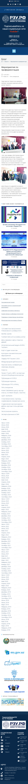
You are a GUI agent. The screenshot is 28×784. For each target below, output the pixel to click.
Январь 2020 (5, 590)
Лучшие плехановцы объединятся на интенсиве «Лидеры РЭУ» (14, 225)
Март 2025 (5, 459)
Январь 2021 (5, 564)
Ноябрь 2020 (5, 569)
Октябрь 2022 (6, 520)
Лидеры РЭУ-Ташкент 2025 (10, 359)
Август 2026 (5, 423)
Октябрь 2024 (6, 469)
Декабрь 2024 (6, 465)
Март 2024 (5, 484)
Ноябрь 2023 (5, 493)
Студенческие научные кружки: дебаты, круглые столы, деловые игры (12, 406)
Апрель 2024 (5, 482)
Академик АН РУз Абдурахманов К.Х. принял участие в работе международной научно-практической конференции (14, 252)
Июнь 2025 (5, 452)
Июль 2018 (5, 619)
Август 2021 (5, 550)
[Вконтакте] (10, 4)
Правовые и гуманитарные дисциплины (12, 317)
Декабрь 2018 (6, 611)
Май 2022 (4, 531)
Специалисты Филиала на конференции (14, 276)
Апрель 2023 (5, 507)
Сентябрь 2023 (6, 497)
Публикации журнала (8, 381)
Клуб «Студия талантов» (9, 350)
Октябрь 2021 (6, 545)
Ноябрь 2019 (5, 594)
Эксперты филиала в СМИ (10, 414)
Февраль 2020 (6, 588)
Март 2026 (5, 433)
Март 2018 (5, 626)
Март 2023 (5, 509)
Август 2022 (5, 524)
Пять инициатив (14, 76)
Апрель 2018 (5, 624)
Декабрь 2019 (6, 592)
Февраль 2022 (6, 537)
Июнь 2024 (5, 478)
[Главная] (1, 61)
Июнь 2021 (5, 554)
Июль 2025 (5, 450)
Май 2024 (4, 480)
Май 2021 (4, 556)
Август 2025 (5, 448)
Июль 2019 (5, 600)
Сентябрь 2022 (6, 522)
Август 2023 (5, 499)
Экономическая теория (7, 302)
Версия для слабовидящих (15, 293)
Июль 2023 (5, 501)
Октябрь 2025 (6, 444)
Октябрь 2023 (6, 495)
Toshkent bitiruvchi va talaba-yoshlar (13, 337)
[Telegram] (20, 4)
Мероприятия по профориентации (19, 61)
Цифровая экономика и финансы (10, 310)
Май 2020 (4, 581)
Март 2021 (5, 560)
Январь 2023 (5, 514)
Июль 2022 (5, 526)
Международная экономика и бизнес (11, 320)
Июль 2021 (5, 552)
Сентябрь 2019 (6, 598)
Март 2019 (5, 605)
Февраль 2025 (6, 461)
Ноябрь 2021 (5, 543)
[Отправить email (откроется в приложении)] (18, 4)
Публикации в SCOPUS (9, 378)
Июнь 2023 (5, 503)
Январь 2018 (5, 630)
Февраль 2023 (6, 512)
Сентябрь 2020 (6, 573)
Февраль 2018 (6, 628)
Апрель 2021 (5, 558)
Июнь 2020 (5, 579)
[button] (14, 51)
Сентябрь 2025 (6, 446)
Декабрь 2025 (6, 440)
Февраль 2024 (6, 486)
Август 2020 (5, 575)
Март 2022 (5, 535)
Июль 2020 (5, 577)
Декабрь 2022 (6, 516)
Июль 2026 (5, 425)
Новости (5, 76)
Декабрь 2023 (6, 490)
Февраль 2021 (6, 562)
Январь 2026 (5, 438)
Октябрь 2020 (6, 571)
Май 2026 (4, 429)
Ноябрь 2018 (5, 613)
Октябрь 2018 (6, 615)
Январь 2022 (5, 539)
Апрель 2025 (5, 457)
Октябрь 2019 (6, 596)
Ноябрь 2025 (5, 442)
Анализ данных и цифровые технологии (12, 314)
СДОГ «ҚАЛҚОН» (6, 396)
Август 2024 (5, 474)
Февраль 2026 (6, 435)
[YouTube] (15, 4)
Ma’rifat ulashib (6, 334)
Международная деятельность (11, 362)
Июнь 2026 (5, 427)
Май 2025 (4, 455)
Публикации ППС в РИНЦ (10, 384)
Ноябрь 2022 (5, 518)
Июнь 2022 (5, 528)
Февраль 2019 (6, 607)
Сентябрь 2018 (6, 617)
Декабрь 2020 (6, 567)
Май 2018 (4, 621)
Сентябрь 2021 (6, 548)
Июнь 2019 (5, 602)
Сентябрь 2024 (6, 471)
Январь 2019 (5, 609)
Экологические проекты (9, 411)
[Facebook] (8, 4)
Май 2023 (4, 505)
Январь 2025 (5, 463)
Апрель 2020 (5, 583)
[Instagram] (13, 4)
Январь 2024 (5, 488)
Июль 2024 (5, 476)
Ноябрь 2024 (5, 467)
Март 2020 (5, 586)
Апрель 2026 (5, 431)
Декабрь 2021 (6, 541)
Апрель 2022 (5, 533)
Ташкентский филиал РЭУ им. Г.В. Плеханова (9, 718)
